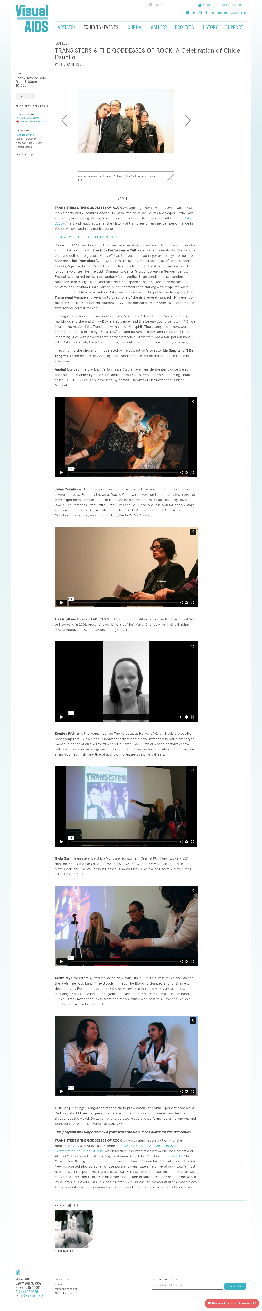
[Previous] (64, 120)
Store (206, 5)
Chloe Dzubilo (171, 1156)
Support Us (62, 1279)
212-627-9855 (28, 1292)
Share (22, 96)
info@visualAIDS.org (31, 1296)
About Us (61, 1284)
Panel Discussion (27, 117)
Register (225, 5)
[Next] (187, 120)
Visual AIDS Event (32, 121)
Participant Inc (25, 134)
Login (238, 5)
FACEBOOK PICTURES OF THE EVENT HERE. (87, 237)
